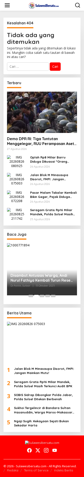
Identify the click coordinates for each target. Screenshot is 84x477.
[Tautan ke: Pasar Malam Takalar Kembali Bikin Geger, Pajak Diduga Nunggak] (17, 196)
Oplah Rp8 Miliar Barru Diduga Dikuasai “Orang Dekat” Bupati (48, 159)
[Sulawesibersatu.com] (43, 5)
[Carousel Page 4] (47, 296)
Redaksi (12, 470)
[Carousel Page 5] (53, 296)
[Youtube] (55, 450)
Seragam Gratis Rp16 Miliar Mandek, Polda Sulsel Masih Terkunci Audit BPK (51, 212)
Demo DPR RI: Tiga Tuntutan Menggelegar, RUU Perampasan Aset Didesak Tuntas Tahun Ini (40, 141)
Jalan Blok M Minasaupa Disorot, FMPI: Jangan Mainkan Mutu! (49, 177)
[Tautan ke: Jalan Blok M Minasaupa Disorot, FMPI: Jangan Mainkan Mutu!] (17, 179)
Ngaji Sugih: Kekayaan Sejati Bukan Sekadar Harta (41, 423)
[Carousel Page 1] (30, 296)
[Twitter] (38, 450)
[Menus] (7, 5)
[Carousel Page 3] (42, 296)
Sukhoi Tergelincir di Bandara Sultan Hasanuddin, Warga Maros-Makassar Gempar (43, 410)
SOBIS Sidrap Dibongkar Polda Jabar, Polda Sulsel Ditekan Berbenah (43, 397)
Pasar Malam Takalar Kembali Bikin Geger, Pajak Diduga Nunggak (53, 195)
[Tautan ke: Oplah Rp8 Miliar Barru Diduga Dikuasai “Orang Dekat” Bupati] (17, 161)
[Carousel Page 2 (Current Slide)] (36, 296)
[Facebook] (29, 450)
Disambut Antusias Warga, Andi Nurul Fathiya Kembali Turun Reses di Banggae (41, 278)
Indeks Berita (63, 470)
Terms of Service (36, 470)
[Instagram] (46, 450)
